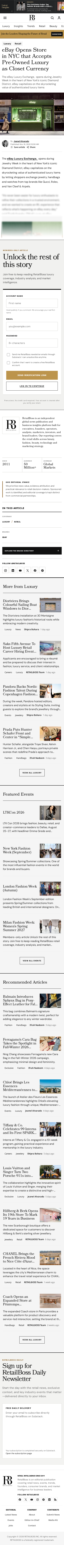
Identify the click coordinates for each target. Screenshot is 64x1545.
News (18, 629)
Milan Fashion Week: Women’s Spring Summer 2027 (19, 926)
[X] (25, 1499)
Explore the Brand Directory (19, 551)
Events (8, 715)
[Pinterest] (43, 1499)
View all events (32, 960)
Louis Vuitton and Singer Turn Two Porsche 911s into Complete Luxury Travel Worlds (17, 1172)
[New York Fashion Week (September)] (50, 851)
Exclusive (9, 1067)
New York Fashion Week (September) (17, 850)
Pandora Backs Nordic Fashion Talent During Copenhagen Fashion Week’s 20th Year (20, 690)
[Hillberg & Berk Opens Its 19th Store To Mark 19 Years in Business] (50, 1215)
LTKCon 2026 (13, 813)
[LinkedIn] (49, 1499)
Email (9, 319)
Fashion (8, 757)
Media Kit (53, 1520)
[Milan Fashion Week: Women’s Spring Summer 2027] (50, 926)
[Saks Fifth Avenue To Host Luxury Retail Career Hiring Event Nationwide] (50, 648)
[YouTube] (31, 1499)
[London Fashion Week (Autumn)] (50, 889)
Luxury (6, 26)
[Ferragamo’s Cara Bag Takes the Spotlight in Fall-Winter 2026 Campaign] (50, 1044)
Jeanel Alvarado (21, 141)
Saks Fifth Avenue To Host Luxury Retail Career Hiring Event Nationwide (19, 648)
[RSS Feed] (55, 1499)
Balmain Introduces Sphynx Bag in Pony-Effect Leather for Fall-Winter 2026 (20, 1000)
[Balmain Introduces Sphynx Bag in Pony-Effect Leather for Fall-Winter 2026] (50, 1001)
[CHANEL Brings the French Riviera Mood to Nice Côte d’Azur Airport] (50, 1258)
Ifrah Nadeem (37, 758)
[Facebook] (20, 1499)
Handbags (21, 757)
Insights (18, 26)
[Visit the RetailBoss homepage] (10, 425)
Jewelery (19, 715)
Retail (42, 26)
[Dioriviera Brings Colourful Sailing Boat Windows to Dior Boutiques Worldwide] (50, 605)
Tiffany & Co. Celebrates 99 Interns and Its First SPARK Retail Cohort (19, 1129)
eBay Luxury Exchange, (22, 158)
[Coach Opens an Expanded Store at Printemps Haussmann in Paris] (50, 1301)
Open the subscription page (19, 1453)
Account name (14, 296)
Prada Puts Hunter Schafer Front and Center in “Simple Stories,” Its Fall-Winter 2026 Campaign (17, 733)
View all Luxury (32, 772)
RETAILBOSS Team (35, 672)
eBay (4, 537)
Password (11, 335)
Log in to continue (32, 386)
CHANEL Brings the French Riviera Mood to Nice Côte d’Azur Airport (19, 1258)
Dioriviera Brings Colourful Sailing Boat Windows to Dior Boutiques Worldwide (20, 605)
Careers (8, 672)
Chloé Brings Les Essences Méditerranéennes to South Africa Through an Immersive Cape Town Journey (19, 1086)
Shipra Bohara (31, 629)
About (32, 1514)
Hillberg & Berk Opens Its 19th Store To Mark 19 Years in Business (20, 1215)
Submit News (53, 1514)
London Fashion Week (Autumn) (20, 888)
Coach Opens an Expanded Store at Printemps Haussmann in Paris (18, 1301)
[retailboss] (32, 18)
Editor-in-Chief (32, 1520)
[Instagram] (37, 1499)
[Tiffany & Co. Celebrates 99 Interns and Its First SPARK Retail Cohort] (50, 1129)
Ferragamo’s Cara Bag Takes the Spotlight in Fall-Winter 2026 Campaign (20, 1043)
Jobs (11, 1525)
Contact (32, 1525)
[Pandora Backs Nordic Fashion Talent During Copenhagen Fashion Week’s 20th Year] (50, 691)
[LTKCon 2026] (50, 813)
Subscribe (57, 34)
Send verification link (32, 375)
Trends (31, 26)
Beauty (53, 26)
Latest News (11, 1514)
